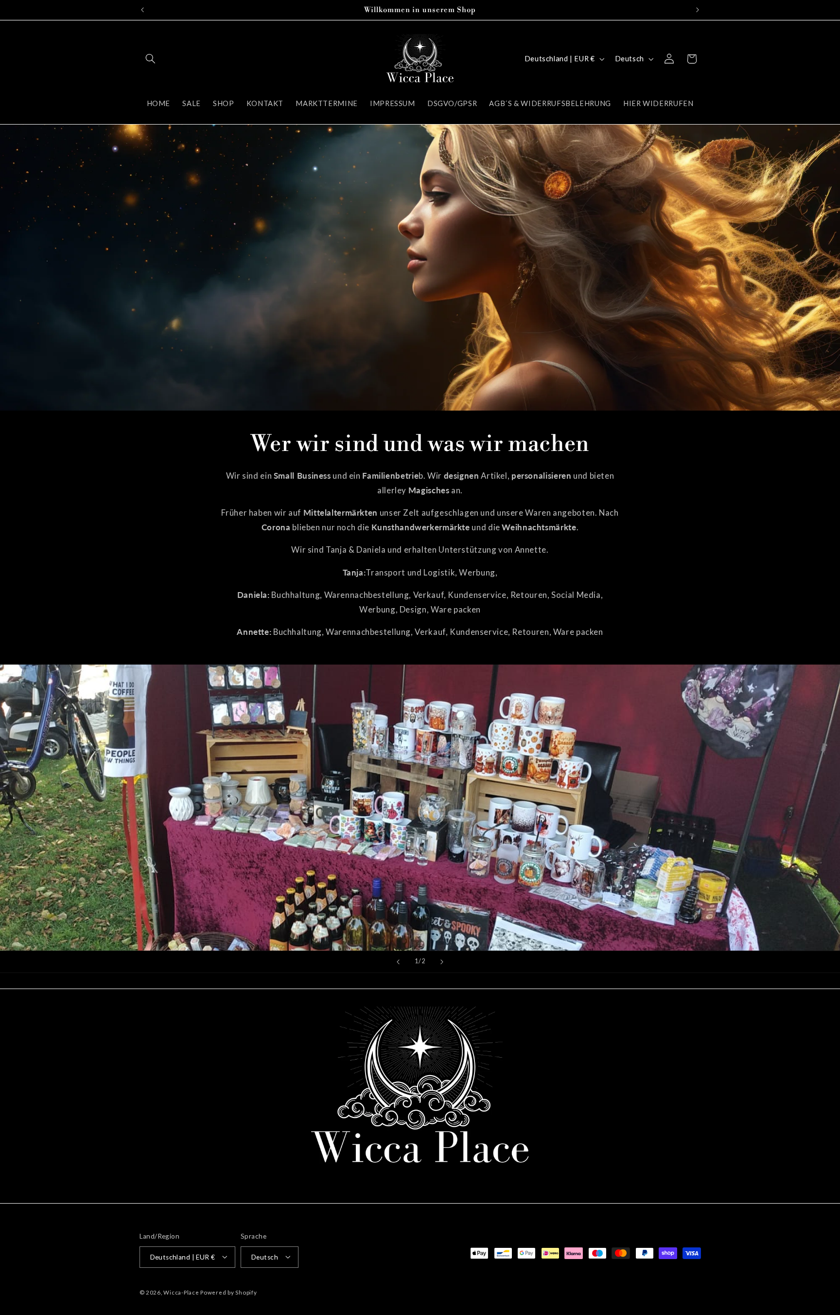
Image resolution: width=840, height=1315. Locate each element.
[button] (151, 59)
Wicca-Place (181, 1292)
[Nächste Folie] (442, 962)
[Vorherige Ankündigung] (142, 9)
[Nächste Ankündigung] (697, 9)
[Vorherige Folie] (398, 962)
